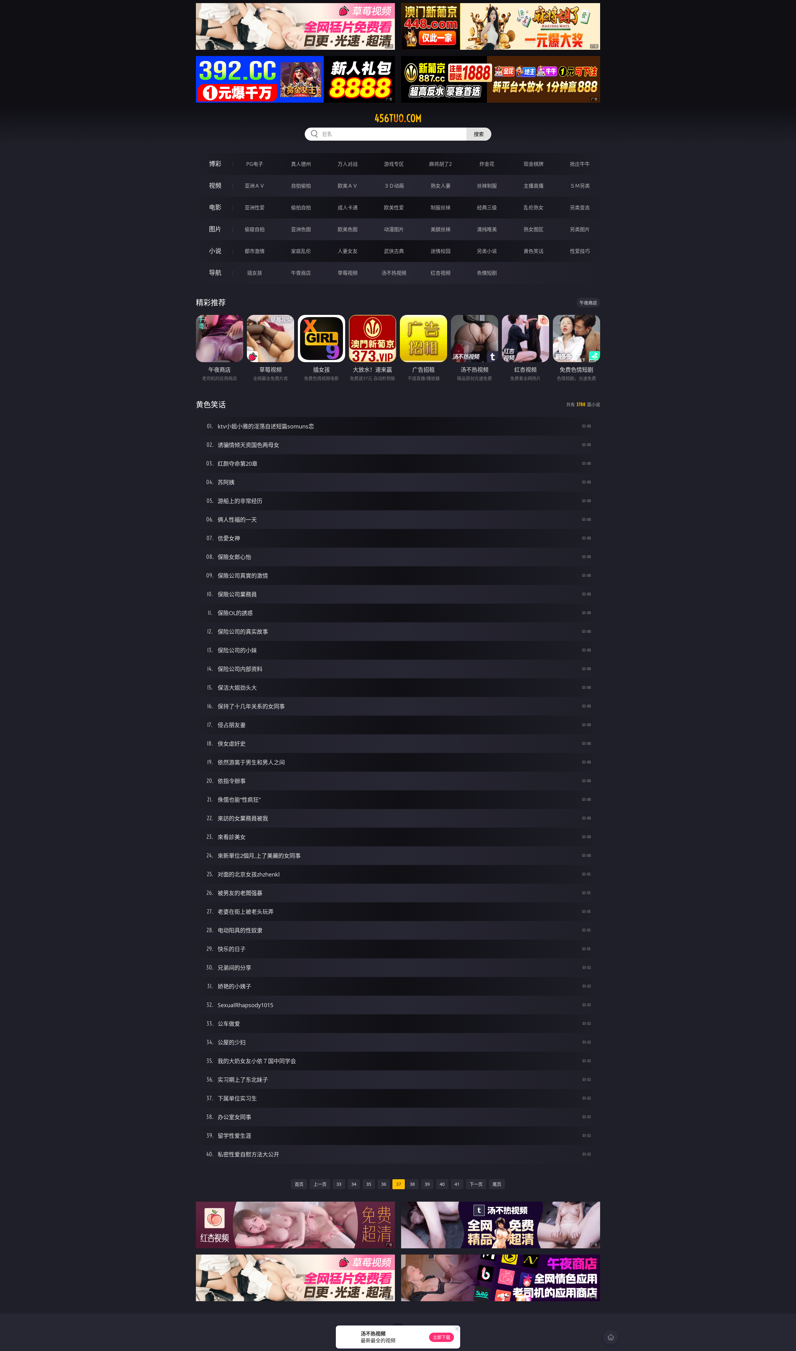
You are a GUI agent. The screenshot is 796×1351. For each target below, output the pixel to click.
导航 (215, 273)
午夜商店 (301, 272)
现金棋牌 (534, 164)
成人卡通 (348, 207)
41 (457, 1184)
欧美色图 (348, 229)
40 (442, 1184)
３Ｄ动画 (394, 185)
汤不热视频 (394, 272)
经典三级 (487, 207)
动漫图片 (394, 229)
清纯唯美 (487, 229)
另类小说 (487, 251)
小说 (215, 251)
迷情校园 (441, 251)
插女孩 (254, 272)
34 (353, 1184)
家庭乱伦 (301, 251)
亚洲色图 (301, 229)
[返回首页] (610, 1337)
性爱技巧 (580, 251)
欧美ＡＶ (348, 185)
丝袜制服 (487, 185)
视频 (215, 185)
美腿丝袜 (441, 229)
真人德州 (301, 164)
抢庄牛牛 (580, 164)
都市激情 (255, 251)
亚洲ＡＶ (255, 185)
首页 (299, 1184)
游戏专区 (394, 164)
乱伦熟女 (534, 207)
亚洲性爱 (255, 207)
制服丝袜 (441, 207)
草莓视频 (348, 272)
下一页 (476, 1184)
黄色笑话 (534, 251)
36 (383, 1184)
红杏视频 (441, 272)
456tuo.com (398, 118)
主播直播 (534, 185)
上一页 (319, 1184)
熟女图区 (534, 229)
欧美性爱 (394, 207)
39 (427, 1184)
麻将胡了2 (440, 164)
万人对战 (348, 164)
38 (412, 1184)
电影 (215, 207)
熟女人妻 (441, 185)
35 (368, 1184)
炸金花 (486, 164)
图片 (215, 229)
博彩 (215, 164)
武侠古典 (394, 251)
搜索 (479, 134)
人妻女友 (348, 251)
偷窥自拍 (255, 229)
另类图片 (580, 229)
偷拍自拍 (301, 207)
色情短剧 (487, 272)
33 (338, 1184)
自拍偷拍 (301, 185)
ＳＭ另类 (580, 185)
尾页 (497, 1184)
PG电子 (254, 164)
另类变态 (580, 207)
